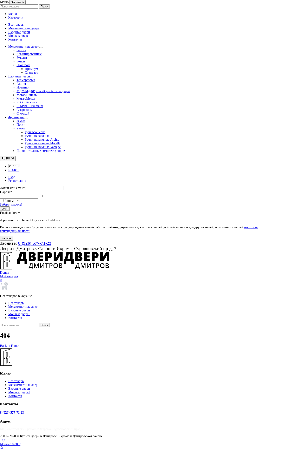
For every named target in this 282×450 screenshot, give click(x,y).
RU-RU (13, 170)
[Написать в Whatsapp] (141, 448)
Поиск (44, 6)
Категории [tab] (15, 17)
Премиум (31, 69)
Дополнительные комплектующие (41, 150)
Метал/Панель (27, 95)
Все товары (16, 24)
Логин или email (12, 188)
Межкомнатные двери (23, 28)
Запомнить (12, 200)
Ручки (21, 128)
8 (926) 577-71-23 (12, 412)
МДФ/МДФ (43, 91)
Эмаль (21, 61)
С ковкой (23, 113)
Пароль (6, 192)
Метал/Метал (26, 98)
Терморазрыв (26, 80)
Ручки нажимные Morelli (42, 143)
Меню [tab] (12, 14)
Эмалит (22, 57)
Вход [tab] (11, 177)
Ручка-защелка (35, 132)
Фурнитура (16, 117)
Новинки (23, 87)
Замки (21, 121)
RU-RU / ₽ (8, 158)
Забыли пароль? (11, 204)
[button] (4, 272)
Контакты (15, 39)
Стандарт (31, 72)
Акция (21, 83)
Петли (21, 124)
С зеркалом (24, 109)
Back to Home (9, 345)
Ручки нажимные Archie (42, 139)
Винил (21, 50)
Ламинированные (29, 54)
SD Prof (27, 102)
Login (5, 208)
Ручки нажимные (37, 136)
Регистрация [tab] (17, 180)
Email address (10, 212)
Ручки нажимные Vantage (43, 147)
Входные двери (19, 32)
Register (7, 238)
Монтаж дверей (19, 35)
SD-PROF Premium (30, 106)
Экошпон (23, 65)
